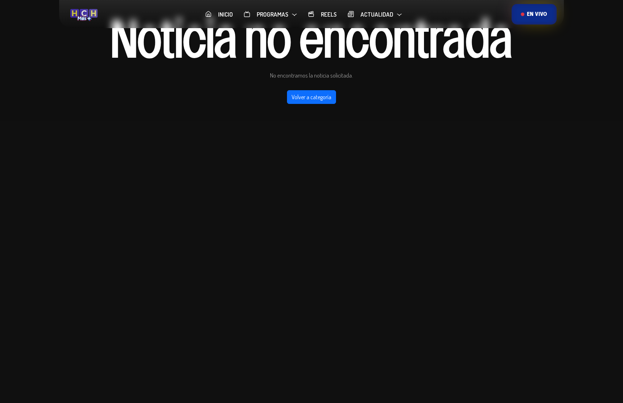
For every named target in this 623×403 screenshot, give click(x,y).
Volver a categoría (311, 97)
